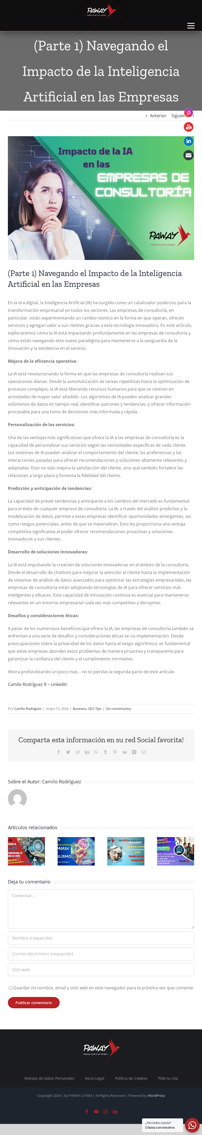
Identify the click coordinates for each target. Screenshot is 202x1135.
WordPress (156, 1095)
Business (80, 708)
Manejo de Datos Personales (49, 1078)
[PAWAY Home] (101, 10)
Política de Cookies (131, 1078)
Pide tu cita (168, 1078)
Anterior (158, 116)
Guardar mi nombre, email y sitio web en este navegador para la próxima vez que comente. (103, 988)
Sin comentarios (118, 708)
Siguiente (180, 116)
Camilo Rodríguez (28, 708)
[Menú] (191, 26)
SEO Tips (95, 708)
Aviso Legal (94, 1078)
